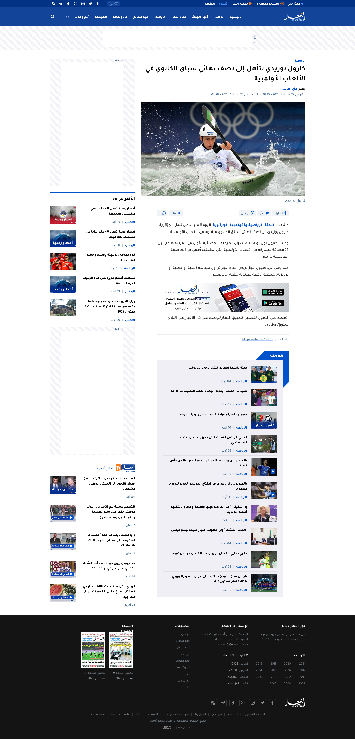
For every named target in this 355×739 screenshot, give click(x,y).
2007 (273, 683)
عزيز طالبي (289, 89)
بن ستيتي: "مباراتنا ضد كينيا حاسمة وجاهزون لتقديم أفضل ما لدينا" (209, 510)
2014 (259, 670)
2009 (301, 683)
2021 (302, 664)
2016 (288, 670)
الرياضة (160, 17)
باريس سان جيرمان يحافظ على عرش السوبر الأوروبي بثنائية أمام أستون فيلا (209, 579)
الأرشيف (152, 714)
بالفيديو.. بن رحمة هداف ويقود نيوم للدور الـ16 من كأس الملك (208, 463)
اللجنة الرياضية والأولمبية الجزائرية (244, 225)
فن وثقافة (120, 17)
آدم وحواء (82, 17)
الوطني (219, 17)
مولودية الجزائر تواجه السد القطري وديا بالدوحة (213, 414)
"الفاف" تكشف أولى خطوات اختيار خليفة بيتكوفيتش (209, 530)
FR (67, 17)
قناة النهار (178, 17)
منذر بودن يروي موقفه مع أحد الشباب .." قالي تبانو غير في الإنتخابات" (108, 566)
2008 (287, 683)
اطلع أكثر (106, 468)
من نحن (217, 714)
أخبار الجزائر (200, 17)
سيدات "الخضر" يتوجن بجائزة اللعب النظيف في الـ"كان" (207, 391)
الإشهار (233, 714)
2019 (273, 664)
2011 (274, 677)
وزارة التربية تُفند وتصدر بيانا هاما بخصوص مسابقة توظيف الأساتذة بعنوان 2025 (110, 307)
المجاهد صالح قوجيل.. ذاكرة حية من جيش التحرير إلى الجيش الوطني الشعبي (109, 484)
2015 (274, 670)
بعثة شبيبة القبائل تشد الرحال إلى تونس (217, 368)
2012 (288, 677)
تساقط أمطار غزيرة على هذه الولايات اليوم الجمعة (108, 281)
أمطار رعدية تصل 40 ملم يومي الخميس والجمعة (113, 211)
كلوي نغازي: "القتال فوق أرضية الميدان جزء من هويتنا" (208, 553)
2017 (302, 670)
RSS (138, 714)
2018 (259, 664)
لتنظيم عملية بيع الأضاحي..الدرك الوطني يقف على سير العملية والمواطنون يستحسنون (111, 512)
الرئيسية (236, 17)
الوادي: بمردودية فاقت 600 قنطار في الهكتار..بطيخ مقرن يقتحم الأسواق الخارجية (109, 592)
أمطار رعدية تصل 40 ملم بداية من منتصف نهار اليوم (110, 234)
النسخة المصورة (255, 714)
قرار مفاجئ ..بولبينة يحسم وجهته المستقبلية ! (110, 258)
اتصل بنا (200, 714)
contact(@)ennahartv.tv (232, 644)
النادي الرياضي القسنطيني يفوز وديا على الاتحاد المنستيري (213, 440)
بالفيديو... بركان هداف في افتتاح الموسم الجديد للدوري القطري (208, 486)
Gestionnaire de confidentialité (109, 714)
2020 (287, 664)
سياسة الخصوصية (176, 714)
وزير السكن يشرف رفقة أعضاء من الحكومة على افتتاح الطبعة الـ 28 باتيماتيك (110, 541)
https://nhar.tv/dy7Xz (257, 339)
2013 (302, 677)
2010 (259, 677)
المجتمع (100, 17)
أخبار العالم (141, 17)
